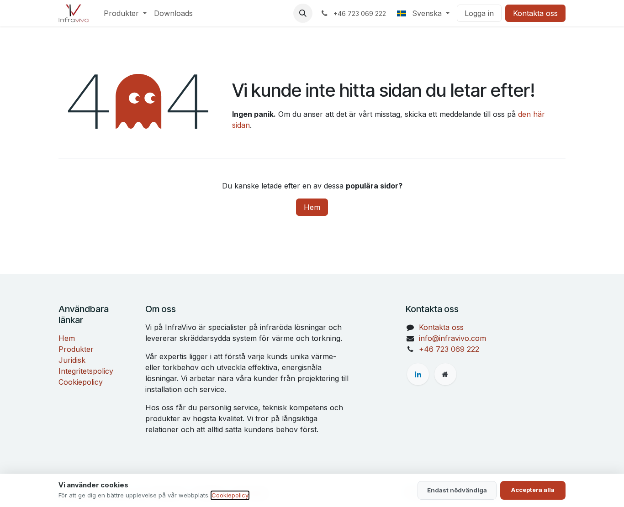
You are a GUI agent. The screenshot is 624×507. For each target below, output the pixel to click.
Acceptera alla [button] (533, 489)
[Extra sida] (445, 374)
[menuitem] (125, 13)
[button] (302, 13)
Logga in (479, 13)
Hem (312, 207)
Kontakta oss (535, 13)
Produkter (76, 349)
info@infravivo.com (452, 338)
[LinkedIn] (418, 374)
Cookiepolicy (80, 382)
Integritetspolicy (85, 371)
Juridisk (71, 360)
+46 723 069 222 (449, 349)
